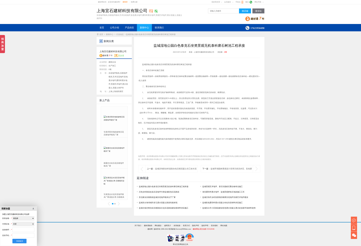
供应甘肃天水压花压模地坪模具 (118, 133)
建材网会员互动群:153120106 (203, 229)
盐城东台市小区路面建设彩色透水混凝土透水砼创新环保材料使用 (229, 208)
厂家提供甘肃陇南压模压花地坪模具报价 (118, 195)
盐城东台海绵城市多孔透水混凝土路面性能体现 (158, 203)
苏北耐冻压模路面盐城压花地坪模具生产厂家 (157, 197)
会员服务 (227, 2)
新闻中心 (144, 27)
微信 (247, 2)
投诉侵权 (214, 226)
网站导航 (258, 2)
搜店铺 (245, 11)
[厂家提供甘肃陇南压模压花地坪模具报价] (118, 181)
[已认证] (151, 11)
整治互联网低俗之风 (180, 244)
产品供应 (129, 27)
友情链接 (177, 226)
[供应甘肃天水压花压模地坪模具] (118, 118)
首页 (102, 27)
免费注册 (134, 2)
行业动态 (120, 34)
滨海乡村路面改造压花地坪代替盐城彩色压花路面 (159, 192)
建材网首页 (102, 2)
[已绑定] (156, 11)
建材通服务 (148, 226)
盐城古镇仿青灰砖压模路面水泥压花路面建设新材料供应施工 (163, 208)
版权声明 (205, 226)
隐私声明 (195, 226)
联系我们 (159, 27)
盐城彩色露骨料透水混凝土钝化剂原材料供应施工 (222, 203)
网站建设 (158, 226)
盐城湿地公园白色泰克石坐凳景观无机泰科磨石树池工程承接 (163, 186)
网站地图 (223, 226)
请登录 (125, 2)
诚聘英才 (167, 226)
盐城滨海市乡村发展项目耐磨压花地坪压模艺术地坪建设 (225, 197)
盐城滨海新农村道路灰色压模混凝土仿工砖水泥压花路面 (176, 172)
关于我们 (138, 226)
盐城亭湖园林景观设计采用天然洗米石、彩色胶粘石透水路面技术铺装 (231, 172)
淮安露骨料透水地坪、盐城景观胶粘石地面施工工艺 (223, 192)
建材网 (150, 229)
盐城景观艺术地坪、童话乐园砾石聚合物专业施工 (222, 186)
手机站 (238, 2)
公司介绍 (114, 27)
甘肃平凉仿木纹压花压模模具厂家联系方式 (118, 164)
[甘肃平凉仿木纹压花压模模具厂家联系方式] (118, 149)
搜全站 (258, 11)
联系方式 (186, 226)
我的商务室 (216, 2)
